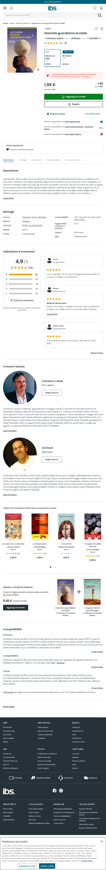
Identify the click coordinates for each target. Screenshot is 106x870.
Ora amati (66, 544)
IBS (53, 89)
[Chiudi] (102, 841)
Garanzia (32, 820)
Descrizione (8, 160)
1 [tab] (22, 70)
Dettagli (22, 160)
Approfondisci (10, 431)
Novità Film (7, 754)
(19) (36, 274)
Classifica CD (77, 731)
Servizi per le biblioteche (63, 809)
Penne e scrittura (78, 761)
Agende (75, 757)
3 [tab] (55, 567)
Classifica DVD (9, 757)
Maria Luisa (58, 326)
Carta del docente (35, 809)
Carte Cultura (33, 812)
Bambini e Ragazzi (10, 768)
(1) (37, 284)
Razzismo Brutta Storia (88, 828)
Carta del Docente (72, 121)
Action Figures (43, 768)
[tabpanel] (22, 50)
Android (60, 663)
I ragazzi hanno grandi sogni (92, 609)
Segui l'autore (51, 392)
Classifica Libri (9, 731)
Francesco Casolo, (30, 217)
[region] (53, 853)
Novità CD (76, 727)
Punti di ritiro (8, 809)
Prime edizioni (43, 727)
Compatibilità (53, 160)
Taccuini (75, 754)
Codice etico (59, 823)
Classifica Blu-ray (10, 761)
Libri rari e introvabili (45, 731)
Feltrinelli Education (86, 824)
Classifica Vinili (78, 742)
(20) (30, 267)
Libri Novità (7, 727)
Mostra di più (97, 353)
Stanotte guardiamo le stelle (65, 609)
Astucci (75, 768)
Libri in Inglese (8, 738)
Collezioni (41, 738)
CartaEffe (6, 816)
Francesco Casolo (54, 38)
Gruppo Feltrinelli (85, 809)
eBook (5, 742)
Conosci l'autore (73, 160)
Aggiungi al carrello (75, 96)
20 (61, 43)
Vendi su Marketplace (62, 816)
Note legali (8, 706)
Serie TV (6, 764)
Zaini (74, 764)
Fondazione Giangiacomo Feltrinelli (89, 819)
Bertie (55, 288)
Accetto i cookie (47, 866)
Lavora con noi (59, 820)
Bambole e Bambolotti (46, 764)
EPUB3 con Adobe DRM (32, 225)
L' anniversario (40, 544)
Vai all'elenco (86, 77)
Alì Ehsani (75, 38)
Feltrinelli (93, 38)
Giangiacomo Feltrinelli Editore (88, 813)
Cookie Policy (87, 861)
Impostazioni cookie (27, 866)
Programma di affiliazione (64, 812)
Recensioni (37, 160)
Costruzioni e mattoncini (47, 754)
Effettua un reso (34, 816)
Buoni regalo (8, 812)
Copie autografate (45, 735)
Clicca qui (8, 692)
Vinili (74, 735)
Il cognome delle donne (92, 545)
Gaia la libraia (8, 820)
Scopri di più (29, 234)
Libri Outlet (7, 735)
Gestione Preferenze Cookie (38, 823)
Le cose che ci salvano (13, 544)
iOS (52, 663)
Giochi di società (44, 761)
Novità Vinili (76, 738)
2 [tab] (53, 567)
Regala (75, 104)
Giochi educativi (44, 757)
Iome (55, 259)
